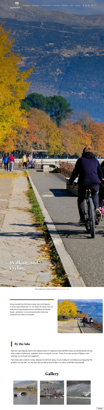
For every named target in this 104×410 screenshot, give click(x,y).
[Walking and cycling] (25, 392)
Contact (77, 5)
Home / (37, 289)
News (71, 5)
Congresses (56, 5)
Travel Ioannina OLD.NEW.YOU (15, 5)
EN (92, 5)
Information (65, 5)
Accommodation (46, 5)
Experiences (35, 5)
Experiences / (43, 289)
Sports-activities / (52, 289)
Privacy (100, 408)
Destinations (26, 5)
